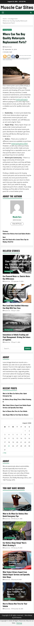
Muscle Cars (8, 47)
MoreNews (28, 615)
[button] (3, 12)
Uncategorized (7, 29)
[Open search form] (31, 12)
